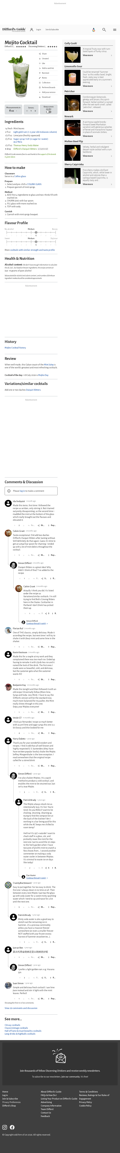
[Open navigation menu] (114, 30)
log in (22, 491)
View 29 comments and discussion (21, 1008)
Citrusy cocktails (12, 1025)
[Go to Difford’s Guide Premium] (93, 30)
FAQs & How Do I (49, 1095)
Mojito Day (43, 375)
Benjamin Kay (19, 685)
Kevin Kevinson (20, 652)
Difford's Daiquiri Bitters (25, 149)
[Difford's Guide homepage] (14, 30)
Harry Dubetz (19, 739)
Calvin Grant (19, 531)
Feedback (45, 1116)
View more (88, 55)
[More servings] (35, 111)
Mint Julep (49, 364)
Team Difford (47, 1109)
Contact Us (46, 1113)
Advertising (46, 1102)
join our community (70, 1077)
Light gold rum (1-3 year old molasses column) (35, 132)
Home (5, 1092)
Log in (5, 1095)
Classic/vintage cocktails (16, 1028)
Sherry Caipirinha (74, 164)
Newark (69, 116)
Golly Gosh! (71, 43)
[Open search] (104, 30)
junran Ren (18, 948)
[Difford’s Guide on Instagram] (5, 1128)
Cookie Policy (85, 1106)
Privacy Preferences (11, 1102)
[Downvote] (23, 525)
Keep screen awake (49, 108)
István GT (17, 718)
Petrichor (70, 91)
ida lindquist (19, 501)
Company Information (51, 1106)
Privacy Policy (85, 1102)
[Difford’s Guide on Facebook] (13, 1128)
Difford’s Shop (9, 1106)
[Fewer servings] (27, 111)
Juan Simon (18, 983)
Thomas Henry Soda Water (26, 145)
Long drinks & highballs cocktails (20, 1034)
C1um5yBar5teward (22, 883)
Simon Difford (24, 563)
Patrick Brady (29, 800)
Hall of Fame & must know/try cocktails (23, 1031)
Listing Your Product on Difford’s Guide (59, 1099)
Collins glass (20, 176)
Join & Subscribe (10, 1099)
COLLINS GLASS (34, 184)
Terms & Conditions (88, 1092)
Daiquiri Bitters (33, 390)
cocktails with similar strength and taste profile (32, 250)
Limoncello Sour (73, 66)
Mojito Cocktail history (15, 348)
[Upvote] (14, 525)
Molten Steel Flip (74, 141)
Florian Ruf (18, 628)
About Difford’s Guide (51, 1092)
